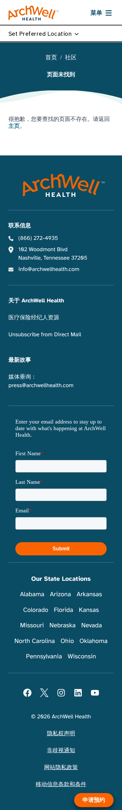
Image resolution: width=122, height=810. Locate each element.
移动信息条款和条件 (61, 784)
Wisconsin (82, 656)
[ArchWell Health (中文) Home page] (61, 185)
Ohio (67, 641)
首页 (51, 58)
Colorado (35, 610)
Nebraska (62, 625)
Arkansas (89, 594)
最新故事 (19, 360)
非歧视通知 (61, 750)
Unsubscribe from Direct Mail (44, 334)
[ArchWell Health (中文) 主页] (33, 13)
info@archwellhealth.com (48, 269)
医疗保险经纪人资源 (33, 317)
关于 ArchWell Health (36, 300)
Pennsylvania (44, 656)
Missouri (32, 625)
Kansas (89, 610)
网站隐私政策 (61, 767)
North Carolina (34, 641)
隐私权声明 (61, 733)
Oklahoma (93, 641)
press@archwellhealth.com (41, 385)
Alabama (32, 594)
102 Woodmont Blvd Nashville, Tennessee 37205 (52, 254)
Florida (63, 610)
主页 (14, 126)
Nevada (91, 625)
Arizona (60, 594)
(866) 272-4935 (38, 238)
